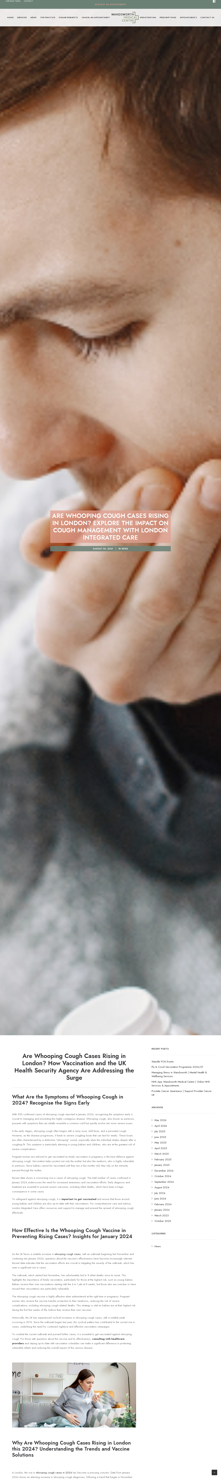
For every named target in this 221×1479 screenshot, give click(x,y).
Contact (28, 1)
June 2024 (160, 1199)
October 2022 (163, 1221)
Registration (148, 17)
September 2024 (164, 1182)
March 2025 (162, 1154)
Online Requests (68, 17)
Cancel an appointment (96, 17)
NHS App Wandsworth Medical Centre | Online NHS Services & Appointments (181, 1084)
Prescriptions (168, 17)
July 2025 (160, 1131)
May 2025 (160, 1142)
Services (22, 17)
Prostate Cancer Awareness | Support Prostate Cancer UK (182, 1093)
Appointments (188, 17)
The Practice (47, 17)
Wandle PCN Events (163, 1061)
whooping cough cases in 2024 (54, 1473)
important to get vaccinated (78, 1199)
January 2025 (162, 1165)
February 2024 (163, 1204)
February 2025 (163, 1159)
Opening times (13, 1)
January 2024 (162, 1210)
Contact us (207, 17)
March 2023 (162, 1215)
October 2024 (163, 1176)
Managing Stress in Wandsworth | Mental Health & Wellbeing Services (179, 1074)
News (34, 17)
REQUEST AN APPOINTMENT (110, 4)
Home (10, 17)
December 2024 (164, 1171)
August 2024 (162, 1187)
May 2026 (160, 1120)
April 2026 (161, 1126)
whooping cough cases (68, 1254)
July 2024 (160, 1193)
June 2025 (160, 1137)
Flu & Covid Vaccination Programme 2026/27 (177, 1067)
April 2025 (161, 1148)
